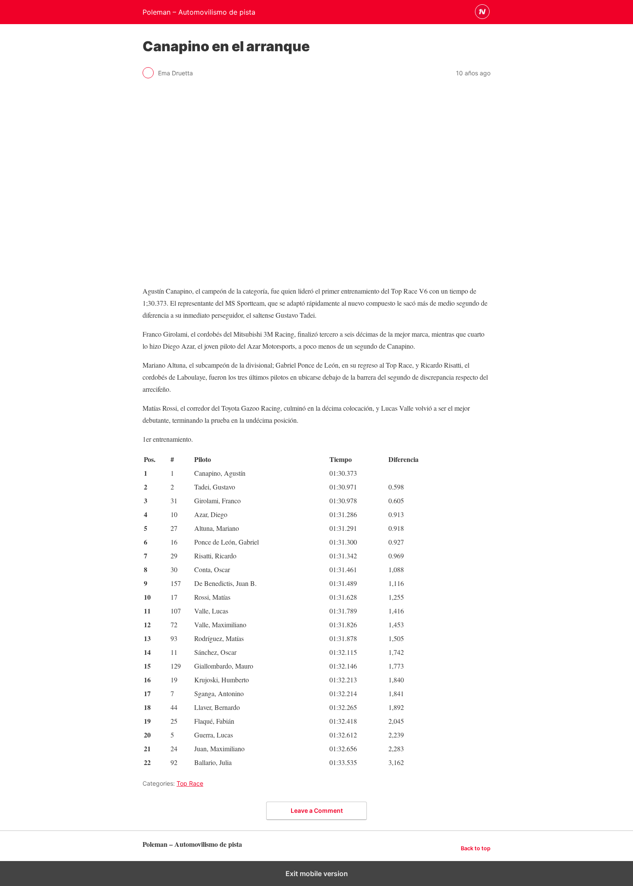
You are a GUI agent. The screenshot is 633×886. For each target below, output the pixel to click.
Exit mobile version (316, 873)
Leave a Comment (317, 810)
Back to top (475, 848)
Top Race (190, 783)
